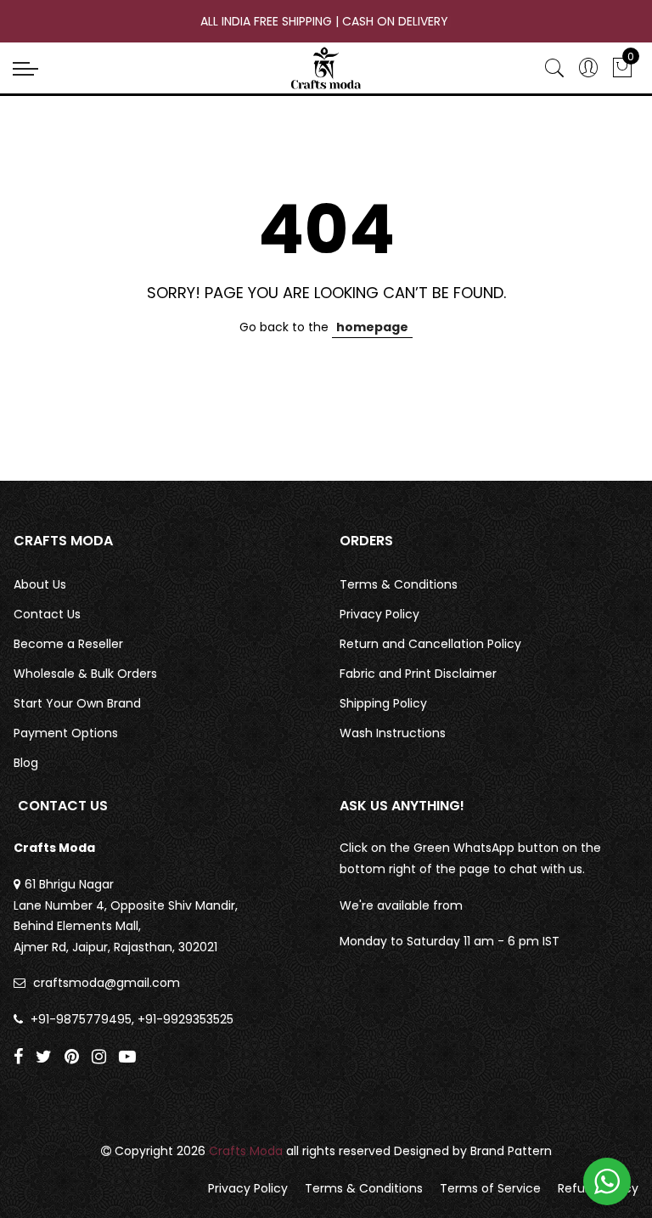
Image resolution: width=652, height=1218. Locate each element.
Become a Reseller (68, 643)
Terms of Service (490, 1188)
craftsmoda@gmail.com (106, 982)
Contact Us (47, 614)
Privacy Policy (379, 614)
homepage (372, 327)
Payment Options (66, 733)
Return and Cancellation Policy (430, 643)
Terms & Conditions (399, 584)
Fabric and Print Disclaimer (418, 673)
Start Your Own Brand (77, 703)
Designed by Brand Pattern (473, 1150)
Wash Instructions (393, 733)
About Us (40, 584)
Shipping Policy (383, 703)
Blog (26, 762)
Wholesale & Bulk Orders (85, 673)
